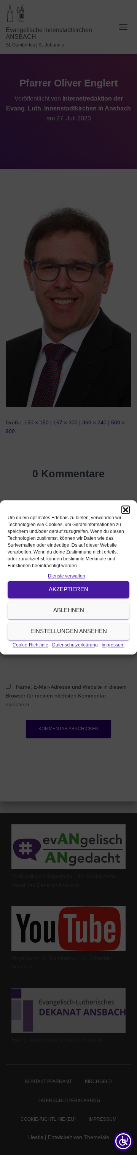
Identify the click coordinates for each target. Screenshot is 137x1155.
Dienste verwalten (66, 576)
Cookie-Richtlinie (30, 645)
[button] (125, 510)
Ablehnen (68, 610)
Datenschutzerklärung (75, 645)
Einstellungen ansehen (68, 631)
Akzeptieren (68, 589)
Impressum (113, 645)
